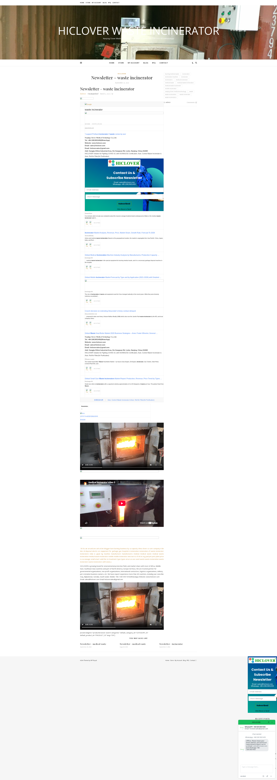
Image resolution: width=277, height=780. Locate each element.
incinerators (84, 554)
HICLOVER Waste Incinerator (138, 30)
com (151, 548)
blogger (107, 548)
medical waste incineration (185, 83)
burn (112, 548)
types (123, 559)
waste (142, 559)
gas (120, 551)
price (162, 556)
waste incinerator (185, 94)
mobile (110, 556)
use (133, 559)
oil (139, 556)
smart (97, 559)
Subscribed (124, 203)
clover (144, 548)
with (104, 562)
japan (98, 554)
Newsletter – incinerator (171, 644)
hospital (125, 551)
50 (81, 548)
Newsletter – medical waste (93, 644)
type (119, 559)
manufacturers (127, 554)
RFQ (109, 3)
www (108, 562)
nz (135, 556)
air (87, 548)
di (84, 551)
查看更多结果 (98, 400)
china (140, 548)
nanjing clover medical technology (175, 91)
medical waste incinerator (98, 556)
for (110, 551)
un (129, 559)
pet (150, 556)
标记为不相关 (97, 222)
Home (82, 3)
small (93, 559)
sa (83, 559)
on (141, 556)
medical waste (145, 554)
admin (168, 102)
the (105, 559)
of (137, 556)
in (129, 551)
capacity (135, 548)
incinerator (160, 551)
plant (158, 556)
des (81, 551)
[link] (124, 163)
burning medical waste (172, 74)
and (91, 548)
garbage (115, 551)
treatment (113, 559)
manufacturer (116, 554)
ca (130, 548)
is (94, 554)
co (148, 548)
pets (153, 556)
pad (147, 556)
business (123, 548)
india (91, 554)
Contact (116, 3)
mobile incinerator (120, 556)
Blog (105, 3)
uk (127, 559)
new (129, 556)
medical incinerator (182, 80)
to (108, 559)
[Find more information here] (257, 749)
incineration (134, 551)
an (89, 548)
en (99, 551)
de (163, 548)
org (144, 556)
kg (102, 554)
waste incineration (152, 559)
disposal (88, 551)
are (94, 548)
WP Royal (94, 660)
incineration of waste (147, 551)
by (128, 548)
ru (81, 559)
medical (136, 554)
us (131, 559)
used (137, 559)
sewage (87, 559)
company (156, 548)
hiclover (122, 74)
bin (102, 548)
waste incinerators (95, 562)
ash (97, 548)
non (132, 556)
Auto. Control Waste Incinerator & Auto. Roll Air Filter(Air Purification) (131, 400)
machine (107, 554)
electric (95, 551)
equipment (105, 551)
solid (101, 559)
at (100, 548)
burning (117, 548)
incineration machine (171, 77)
